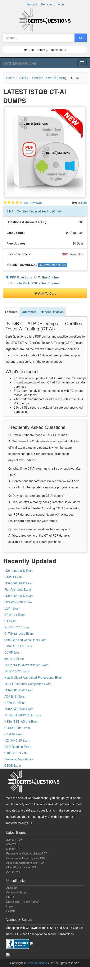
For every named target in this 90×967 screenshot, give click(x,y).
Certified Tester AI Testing (49, 78)
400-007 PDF (14, 844)
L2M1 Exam (12, 608)
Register (46, 4)
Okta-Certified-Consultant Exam (25, 640)
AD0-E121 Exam (15, 696)
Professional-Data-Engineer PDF (26, 858)
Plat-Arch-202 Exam (17, 589)
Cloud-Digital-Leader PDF (21, 867)
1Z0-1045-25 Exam (17, 740)
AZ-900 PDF (13, 872)
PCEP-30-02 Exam (16, 671)
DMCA (10, 897)
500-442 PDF (14, 849)
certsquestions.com (19, 63)
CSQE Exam (12, 765)
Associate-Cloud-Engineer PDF (25, 863)
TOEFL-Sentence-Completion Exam (27, 684)
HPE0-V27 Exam (15, 702)
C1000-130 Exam (16, 753)
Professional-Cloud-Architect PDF (26, 853)
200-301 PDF (14, 839)
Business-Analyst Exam (19, 759)
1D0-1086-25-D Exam (18, 690)
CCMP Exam (12, 652)
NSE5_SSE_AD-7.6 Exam (21, 721)
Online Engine (48, 277)
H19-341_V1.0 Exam (18, 646)
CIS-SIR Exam (13, 734)
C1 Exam (10, 621)
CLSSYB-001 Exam (17, 728)
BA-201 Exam (13, 577)
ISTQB (23, 78)
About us (11, 888)
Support (31, 4)
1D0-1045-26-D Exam (18, 709)
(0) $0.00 (47, 50)
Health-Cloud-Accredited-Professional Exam (33, 677)
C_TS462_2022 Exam (19, 633)
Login (60, 4)
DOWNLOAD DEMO (54, 265)
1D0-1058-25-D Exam (18, 596)
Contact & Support (17, 892)
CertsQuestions (37, 963)
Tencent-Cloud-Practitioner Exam (26, 665)
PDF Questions (20, 277)
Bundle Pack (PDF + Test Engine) (35, 283)
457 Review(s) (33, 203)
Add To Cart (46, 293)
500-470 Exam (14, 658)
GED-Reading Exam (17, 746)
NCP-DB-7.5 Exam (16, 627)
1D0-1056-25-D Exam (18, 570)
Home (10, 78)
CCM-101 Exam (15, 614)
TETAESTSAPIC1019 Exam (22, 715)
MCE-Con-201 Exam (18, 602)
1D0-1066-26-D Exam (18, 583)
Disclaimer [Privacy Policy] (22, 902)
